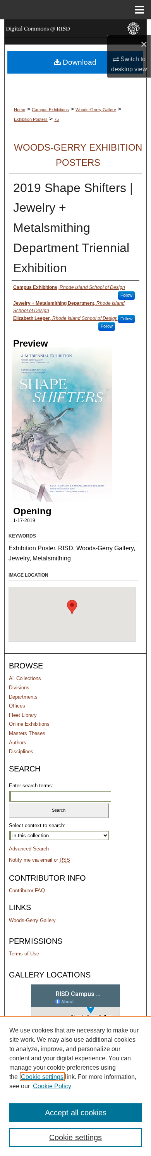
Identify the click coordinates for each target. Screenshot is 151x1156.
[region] (75, 1086)
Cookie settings (42, 1077)
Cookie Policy (52, 1086)
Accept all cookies (75, 1112)
